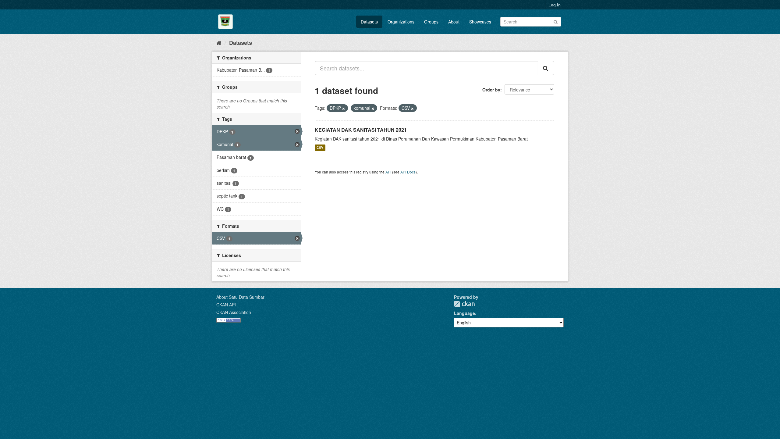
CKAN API (226, 305)
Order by (491, 90)
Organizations (401, 22)
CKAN (464, 304)
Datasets (369, 22)
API (388, 171)
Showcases (480, 22)
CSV (320, 147)
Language (464, 313)
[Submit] (555, 21)
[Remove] (343, 108)
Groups (431, 22)
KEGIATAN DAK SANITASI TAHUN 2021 (361, 129)
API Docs (408, 171)
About (453, 22)
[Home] (219, 42)
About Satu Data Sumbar (240, 297)
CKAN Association (233, 312)
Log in (554, 5)
